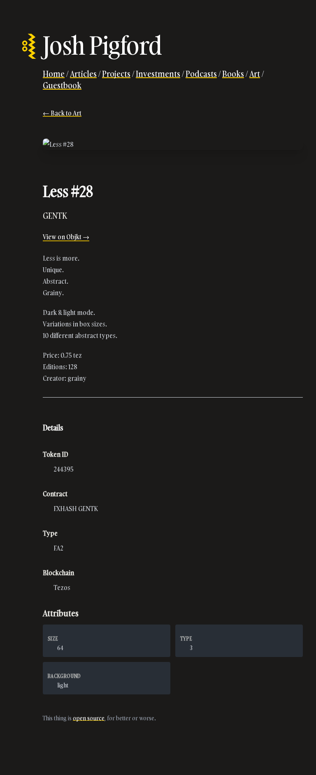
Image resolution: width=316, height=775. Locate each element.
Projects (116, 73)
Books (233, 73)
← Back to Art (62, 113)
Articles (83, 73)
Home (54, 73)
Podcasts (201, 73)
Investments (158, 73)
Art (254, 73)
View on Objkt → (66, 236)
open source (89, 718)
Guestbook (62, 85)
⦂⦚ (29, 45)
